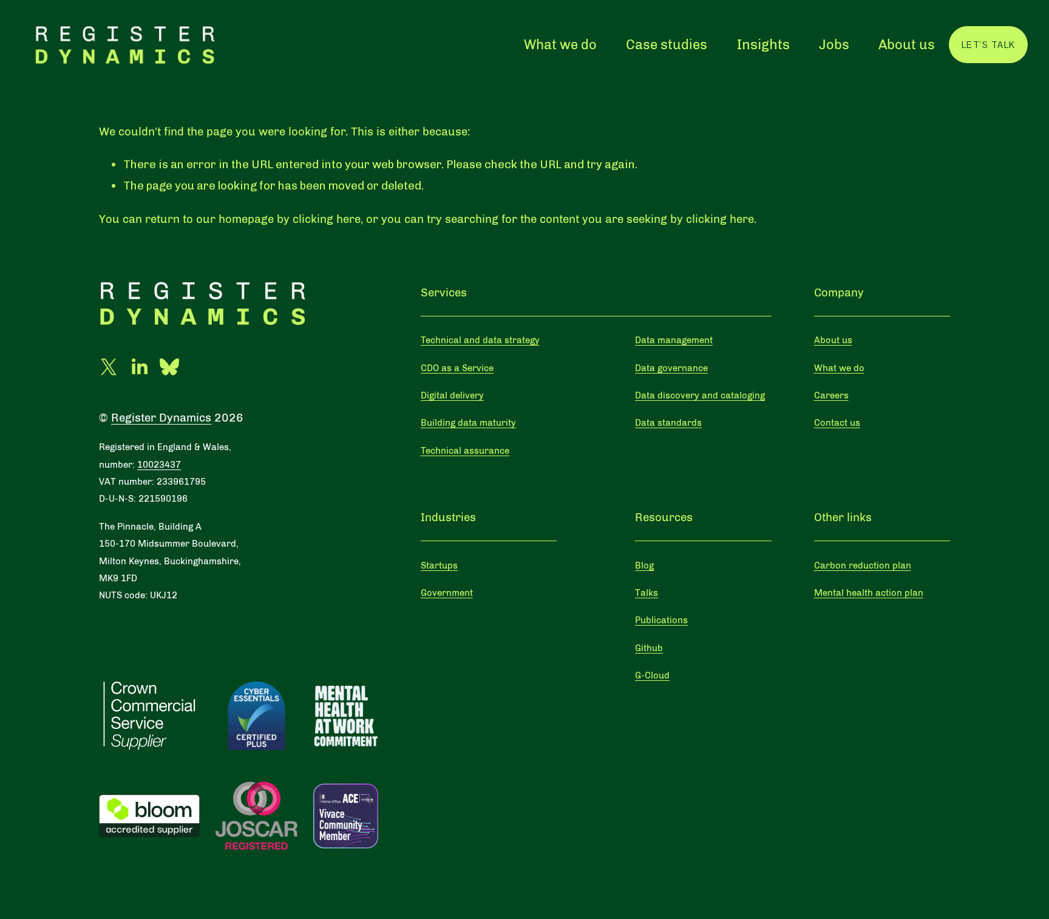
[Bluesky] (169, 367)
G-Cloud (652, 675)
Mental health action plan (868, 592)
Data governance (671, 368)
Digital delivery (452, 395)
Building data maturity (468, 422)
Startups (439, 565)
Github (649, 648)
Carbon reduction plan (862, 565)
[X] (108, 367)
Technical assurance (465, 450)
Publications (661, 620)
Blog (644, 565)
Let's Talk (989, 44)
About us (906, 44)
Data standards (668, 422)
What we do (560, 44)
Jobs (834, 44)
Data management (674, 340)
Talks (646, 592)
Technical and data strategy (480, 340)
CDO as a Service (457, 368)
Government (447, 592)
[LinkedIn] (139, 367)
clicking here (327, 219)
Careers (831, 395)
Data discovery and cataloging (700, 395)
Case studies (666, 44)
